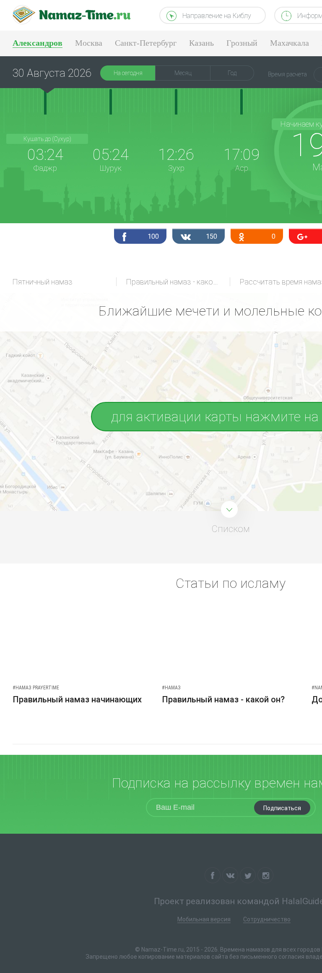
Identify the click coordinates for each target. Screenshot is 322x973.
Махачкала (289, 42)
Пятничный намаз (43, 281)
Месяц (183, 73)
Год (232, 73)
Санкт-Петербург (146, 42)
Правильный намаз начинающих (77, 699)
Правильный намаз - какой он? (178, 281)
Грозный (241, 42)
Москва (88, 42)
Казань (201, 42)
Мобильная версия (204, 919)
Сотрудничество (267, 919)
